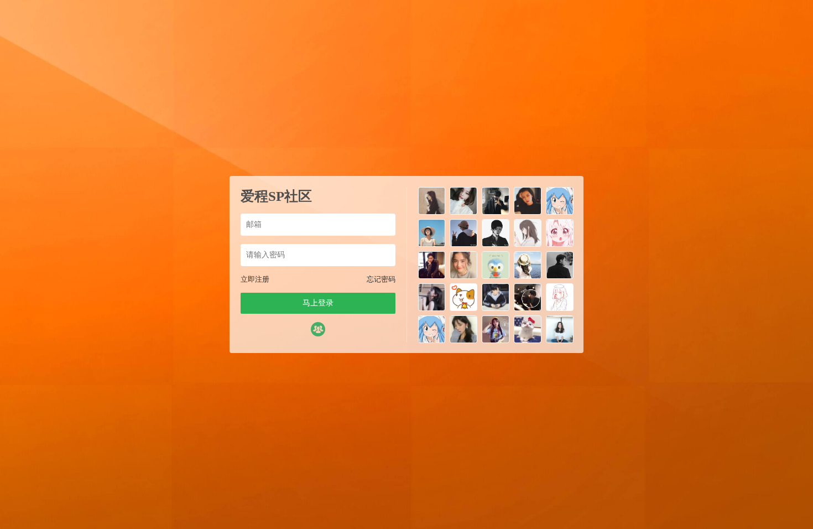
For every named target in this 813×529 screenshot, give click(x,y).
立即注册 (255, 279)
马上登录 (318, 303)
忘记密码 (381, 279)
